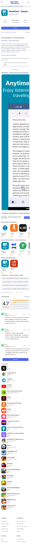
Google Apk (4, 521)
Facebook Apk (5, 523)
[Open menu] (2, 2)
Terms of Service (21, 541)
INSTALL (16, 28)
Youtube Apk (4, 531)
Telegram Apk (4, 529)
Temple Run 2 (20, 523)
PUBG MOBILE (20, 529)
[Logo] (15, 2)
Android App (4, 541)
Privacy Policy (20, 539)
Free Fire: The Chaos (22, 526)
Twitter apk (4, 526)
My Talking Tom (21, 521)
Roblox (18, 531)
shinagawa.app (13, 14)
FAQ (2, 539)
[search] (28, 2)
